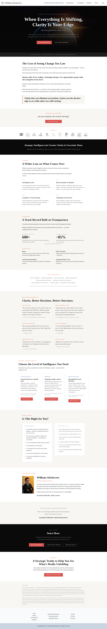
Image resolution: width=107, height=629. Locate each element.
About (96, 3)
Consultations (80, 3)
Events (34, 615)
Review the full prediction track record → (53, 243)
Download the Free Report (53, 574)
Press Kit (72, 618)
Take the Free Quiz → (53, 121)
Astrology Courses (53, 618)
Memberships (69, 3)
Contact (73, 614)
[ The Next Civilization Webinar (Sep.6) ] (54, 3)
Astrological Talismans (53, 614)
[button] (74, 3)
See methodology (60, 242)
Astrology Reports (53, 616)
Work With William (74, 400)
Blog (34, 613)
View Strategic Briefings (61, 42)
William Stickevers (13, 3)
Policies (73, 616)
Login (103, 3)
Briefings (88, 3)
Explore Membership (44, 42)
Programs (34, 619)
